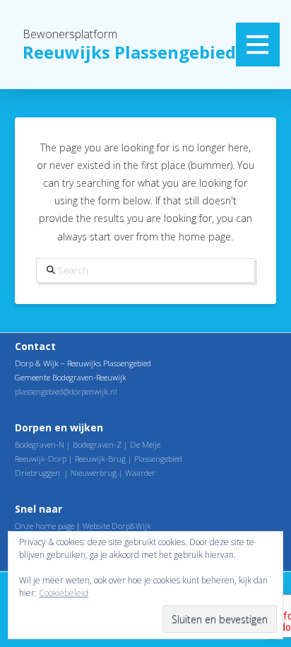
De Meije (145, 444)
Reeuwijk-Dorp (40, 458)
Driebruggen (37, 472)
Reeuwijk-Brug (100, 458)
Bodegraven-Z (97, 444)
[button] (258, 44)
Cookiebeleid (63, 593)
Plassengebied (158, 458)
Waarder (140, 472)
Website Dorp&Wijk (117, 525)
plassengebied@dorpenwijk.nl (66, 391)
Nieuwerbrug (94, 472)
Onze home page (44, 525)
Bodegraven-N (39, 444)
